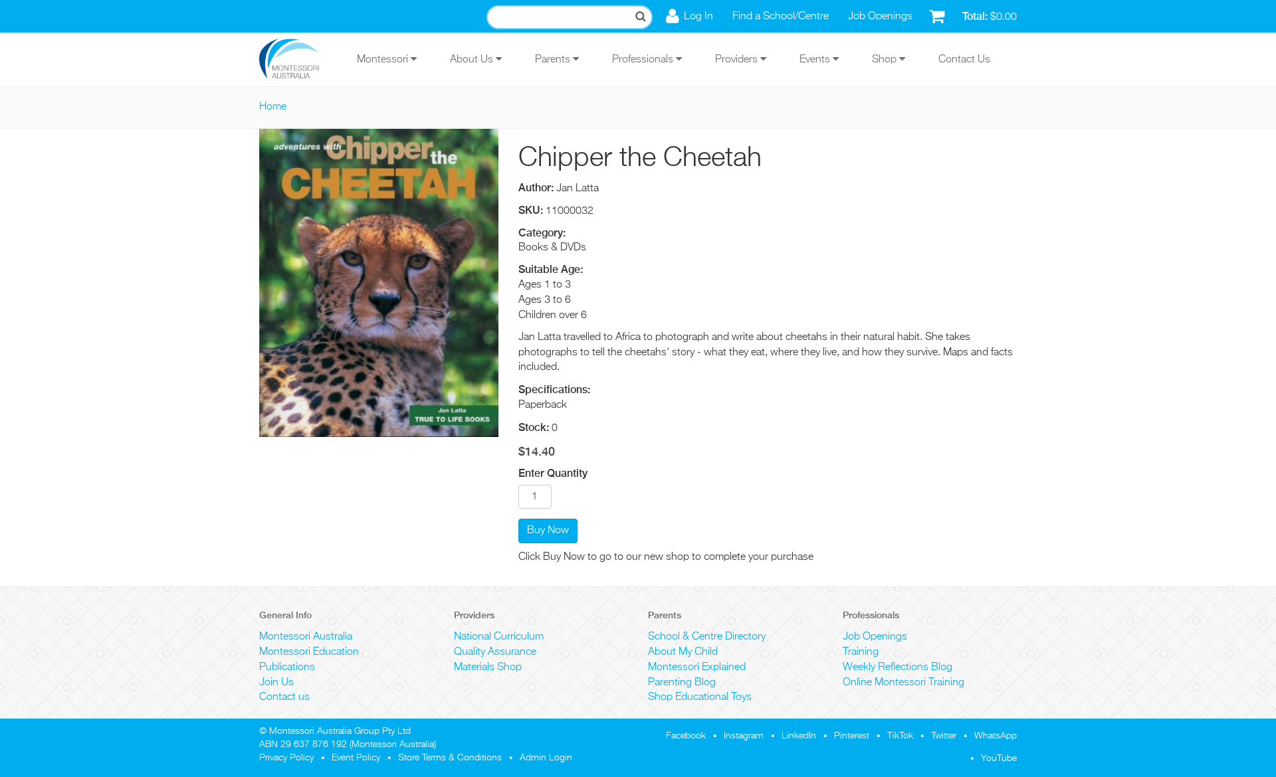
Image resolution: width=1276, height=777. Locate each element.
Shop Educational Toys (700, 697)
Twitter (943, 735)
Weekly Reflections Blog (897, 667)
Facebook (686, 735)
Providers (737, 59)
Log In (698, 16)
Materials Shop (488, 667)
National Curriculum (499, 637)
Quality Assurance (495, 652)
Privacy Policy (286, 757)
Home (272, 107)
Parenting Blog (682, 682)
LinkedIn (799, 735)
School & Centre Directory (707, 637)
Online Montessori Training (903, 682)
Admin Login (546, 757)
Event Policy (356, 757)
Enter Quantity (552, 473)
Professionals (644, 59)
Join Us (276, 682)
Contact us (284, 697)
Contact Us (964, 59)
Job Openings (880, 16)
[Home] (299, 59)
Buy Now (548, 530)
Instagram (744, 735)
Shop (885, 59)
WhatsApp (995, 735)
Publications (287, 667)
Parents (554, 59)
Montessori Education (309, 652)
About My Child (683, 652)
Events (816, 59)
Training (861, 652)
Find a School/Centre (780, 16)
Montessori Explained (697, 667)
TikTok (900, 735)
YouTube (999, 758)
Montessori (384, 59)
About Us (473, 59)
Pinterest (851, 735)
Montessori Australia (305, 637)
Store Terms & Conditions (450, 757)
